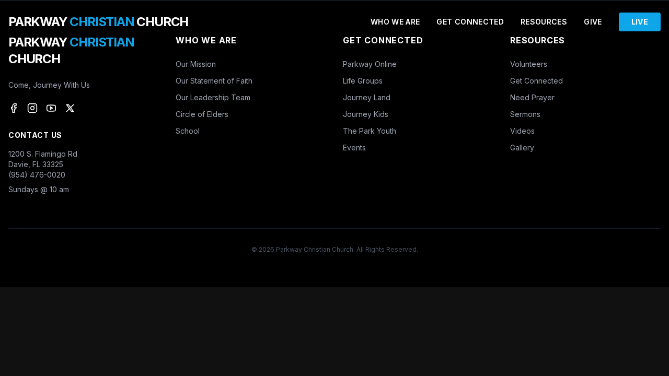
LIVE (639, 21)
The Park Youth (369, 130)
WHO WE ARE (395, 21)
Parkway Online (370, 64)
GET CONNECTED (470, 21)
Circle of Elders (202, 114)
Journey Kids (365, 114)
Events (354, 147)
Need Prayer (532, 97)
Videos (522, 130)
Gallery (522, 147)
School (188, 130)
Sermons (525, 114)
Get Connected (536, 80)
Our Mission (196, 64)
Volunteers (528, 64)
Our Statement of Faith (214, 80)
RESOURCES (544, 21)
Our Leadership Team (213, 97)
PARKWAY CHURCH (98, 21)
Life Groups (363, 80)
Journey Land (366, 97)
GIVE (593, 21)
